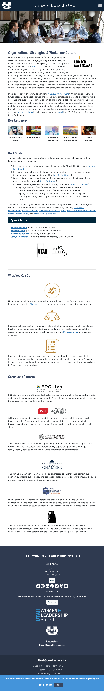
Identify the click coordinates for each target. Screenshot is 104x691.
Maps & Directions (41, 666)
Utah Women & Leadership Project (55, 5)
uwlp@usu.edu (52, 571)
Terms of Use (59, 666)
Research (36, 66)
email (60, 112)
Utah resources (70, 332)
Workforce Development (45, 213)
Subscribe (52, 602)
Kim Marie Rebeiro (20, 233)
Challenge (34, 304)
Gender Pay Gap (30, 210)
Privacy (56, 673)
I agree (59, 685)
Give (52, 580)
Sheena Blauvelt (19, 227)
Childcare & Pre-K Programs (52, 210)
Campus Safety (43, 673)
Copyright (57, 669)
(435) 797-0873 (52, 574)
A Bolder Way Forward (58, 94)
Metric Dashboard (62, 175)
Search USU (44, 669)
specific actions (25, 112)
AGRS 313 (52, 568)
